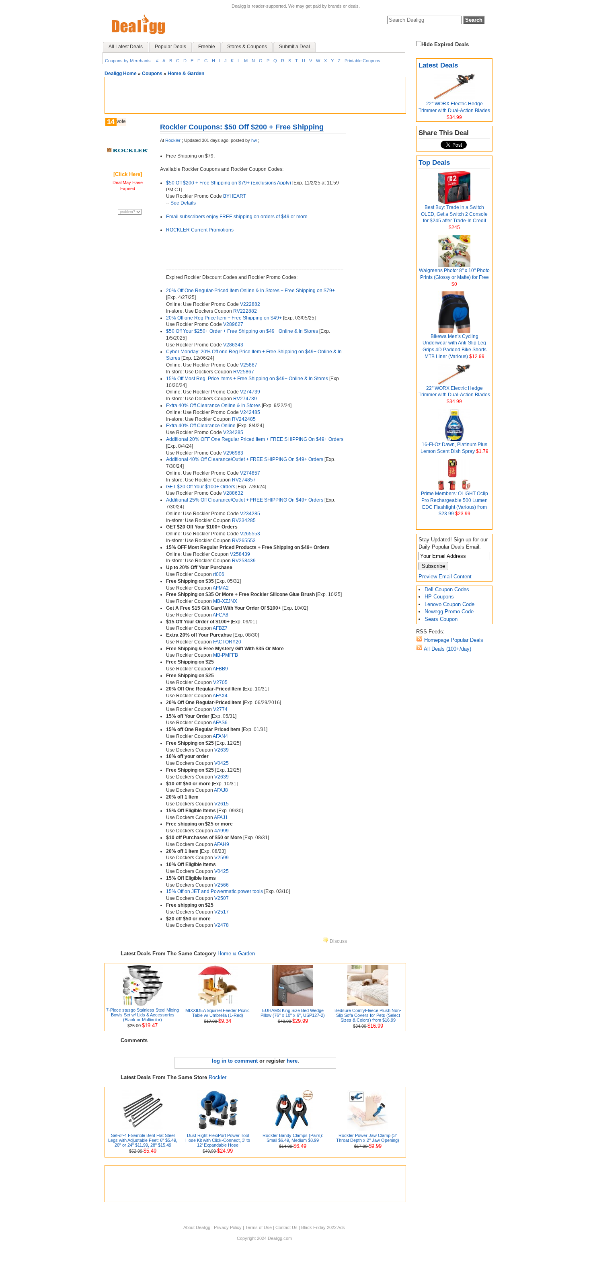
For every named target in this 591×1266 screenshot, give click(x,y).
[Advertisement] (255, 95)
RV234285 (244, 520)
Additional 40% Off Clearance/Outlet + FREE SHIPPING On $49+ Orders (244, 459)
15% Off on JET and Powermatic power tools (214, 891)
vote (121, 121)
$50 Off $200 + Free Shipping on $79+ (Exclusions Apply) (228, 183)
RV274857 (244, 480)
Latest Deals (438, 65)
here (292, 1061)
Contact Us (286, 1227)
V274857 (250, 473)
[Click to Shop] (127, 150)
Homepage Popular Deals (453, 640)
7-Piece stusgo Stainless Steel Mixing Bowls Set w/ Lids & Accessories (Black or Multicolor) (142, 1015)
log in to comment (235, 1061)
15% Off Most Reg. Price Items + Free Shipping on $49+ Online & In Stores (247, 378)
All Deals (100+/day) (447, 649)
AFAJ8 (221, 790)
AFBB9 (220, 669)
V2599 (221, 857)
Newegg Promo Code (449, 611)
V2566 (221, 885)
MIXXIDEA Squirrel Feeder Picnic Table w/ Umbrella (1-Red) (217, 1013)
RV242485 (244, 419)
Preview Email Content (445, 577)
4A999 (221, 831)
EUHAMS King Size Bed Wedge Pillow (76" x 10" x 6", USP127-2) (293, 1013)
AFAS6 (220, 722)
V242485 (250, 412)
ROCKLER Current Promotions (200, 230)
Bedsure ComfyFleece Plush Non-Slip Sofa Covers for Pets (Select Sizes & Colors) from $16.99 (367, 1015)
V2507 (221, 898)
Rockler (173, 140)
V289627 (233, 324)
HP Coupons (439, 597)
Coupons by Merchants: (128, 60)
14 (110, 122)
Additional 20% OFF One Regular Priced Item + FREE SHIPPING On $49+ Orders (254, 439)
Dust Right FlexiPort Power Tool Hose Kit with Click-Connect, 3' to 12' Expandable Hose (217, 1140)
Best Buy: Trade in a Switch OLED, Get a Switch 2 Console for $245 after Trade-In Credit (454, 214)
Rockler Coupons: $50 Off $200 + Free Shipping (242, 127)
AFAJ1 (221, 817)
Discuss (337, 941)
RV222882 (245, 311)
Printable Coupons (362, 60)
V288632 (233, 493)
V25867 (248, 365)
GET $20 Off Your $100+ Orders (200, 487)
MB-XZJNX (225, 601)
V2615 (221, 804)
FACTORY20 (227, 642)
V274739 (250, 392)
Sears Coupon (441, 619)
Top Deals (434, 162)
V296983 (233, 453)
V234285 (233, 432)
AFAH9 (221, 844)
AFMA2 (221, 588)
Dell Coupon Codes (447, 589)
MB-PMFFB (225, 655)
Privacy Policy (228, 1227)
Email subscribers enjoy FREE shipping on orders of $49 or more (237, 216)
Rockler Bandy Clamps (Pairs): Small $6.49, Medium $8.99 (293, 1138)
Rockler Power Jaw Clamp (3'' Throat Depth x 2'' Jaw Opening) (367, 1138)
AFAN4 (220, 736)
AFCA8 (220, 615)
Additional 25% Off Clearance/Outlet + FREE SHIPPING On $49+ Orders (244, 500)
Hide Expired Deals (445, 44)
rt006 (218, 574)
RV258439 (244, 560)
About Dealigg (196, 1227)
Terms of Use (258, 1227)
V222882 (250, 304)
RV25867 (243, 372)
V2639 (221, 750)
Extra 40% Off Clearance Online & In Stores (213, 405)
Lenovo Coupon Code (449, 604)
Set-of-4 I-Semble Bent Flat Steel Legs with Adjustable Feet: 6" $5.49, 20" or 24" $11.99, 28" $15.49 (142, 1140)
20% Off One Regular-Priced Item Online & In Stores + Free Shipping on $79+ (250, 290)
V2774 (220, 709)
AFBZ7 (220, 628)
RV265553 (244, 540)
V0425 (221, 763)
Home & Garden (186, 73)
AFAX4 (220, 696)
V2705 (220, 682)
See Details (183, 203)
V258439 (240, 554)
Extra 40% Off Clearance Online (201, 425)
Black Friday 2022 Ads (323, 1227)
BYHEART (234, 196)
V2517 (221, 912)
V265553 (250, 534)
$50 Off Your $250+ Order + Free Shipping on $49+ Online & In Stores (242, 331)
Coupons (152, 73)
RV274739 (245, 399)
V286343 (233, 345)
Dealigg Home (121, 73)
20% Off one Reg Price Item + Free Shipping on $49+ (224, 318)
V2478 (221, 925)
